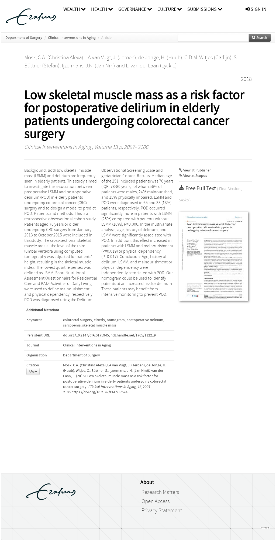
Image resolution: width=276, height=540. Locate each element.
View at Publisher (196, 170)
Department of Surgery (23, 38)
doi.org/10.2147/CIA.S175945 (86, 335)
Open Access (156, 501)
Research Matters (160, 492)
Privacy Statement (162, 510)
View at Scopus (194, 176)
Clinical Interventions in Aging (72, 38)
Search (261, 38)
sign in (258, 9)
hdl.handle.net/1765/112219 (133, 335)
